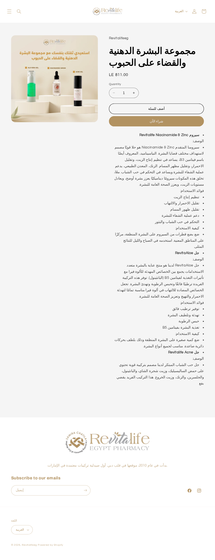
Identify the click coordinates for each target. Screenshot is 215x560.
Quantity (115, 84)
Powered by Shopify (50, 545)
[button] (9, 11)
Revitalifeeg (29, 545)
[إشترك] (85, 490)
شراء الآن (156, 121)
